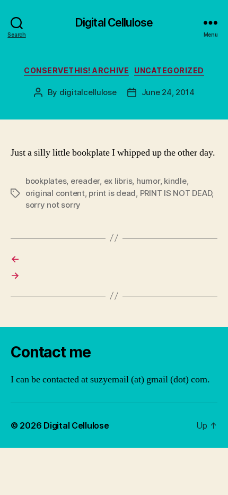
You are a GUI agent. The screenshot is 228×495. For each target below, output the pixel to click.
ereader (85, 181)
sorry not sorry (53, 205)
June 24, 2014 (168, 92)
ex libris (118, 181)
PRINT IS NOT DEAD (176, 193)
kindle (175, 181)
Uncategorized (169, 70)
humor (148, 181)
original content (55, 193)
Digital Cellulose (114, 22)
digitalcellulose (88, 92)
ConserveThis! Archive (76, 70)
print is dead (112, 193)
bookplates (45, 181)
